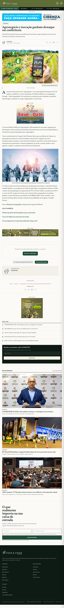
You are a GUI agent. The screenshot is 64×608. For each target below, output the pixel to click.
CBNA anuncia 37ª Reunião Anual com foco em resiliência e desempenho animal (29, 492)
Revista (35, 574)
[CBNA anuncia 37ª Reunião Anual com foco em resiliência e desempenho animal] (32, 472)
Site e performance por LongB (34, 601)
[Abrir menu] (61, 3)
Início (11, 283)
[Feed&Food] (12, 552)
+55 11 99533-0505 (7, 595)
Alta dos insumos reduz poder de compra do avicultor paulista (20, 332)
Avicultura (4, 569)
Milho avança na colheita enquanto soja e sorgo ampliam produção (21, 340)
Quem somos (36, 572)
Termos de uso (58, 601)
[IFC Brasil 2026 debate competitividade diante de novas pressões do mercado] (32, 432)
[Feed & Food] (12, 3)
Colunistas (35, 567)
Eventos (4, 574)
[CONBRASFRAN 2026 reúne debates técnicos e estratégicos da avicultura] (32, 391)
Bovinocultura (5, 572)
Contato (4, 587)
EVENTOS (5, 23)
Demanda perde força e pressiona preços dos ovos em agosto (20, 336)
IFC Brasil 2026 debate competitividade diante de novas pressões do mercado (29, 452)
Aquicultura (5, 567)
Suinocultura (5, 580)
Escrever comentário (30, 253)
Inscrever (32, 358)
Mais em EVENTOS (57, 370)
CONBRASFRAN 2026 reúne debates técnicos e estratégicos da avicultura (23, 324)
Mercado (4, 577)
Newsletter (5, 592)
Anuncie (4, 589)
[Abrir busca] (57, 3)
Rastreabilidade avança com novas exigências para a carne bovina (21, 328)
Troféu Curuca (36, 577)
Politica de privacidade (49, 601)
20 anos (35, 569)
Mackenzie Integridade (14, 204)
